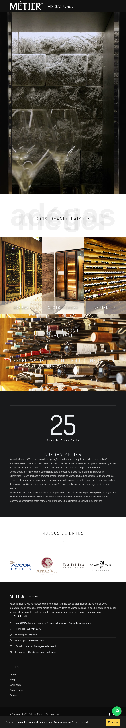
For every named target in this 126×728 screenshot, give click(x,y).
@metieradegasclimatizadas (41, 652)
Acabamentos (17, 690)
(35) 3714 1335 (33, 628)
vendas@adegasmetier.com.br (41, 646)
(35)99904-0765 (36, 640)
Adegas (13, 679)
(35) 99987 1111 (36, 634)
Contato (13, 695)
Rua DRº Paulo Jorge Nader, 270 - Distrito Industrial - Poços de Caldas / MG (53, 623)
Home (13, 674)
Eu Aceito (113, 722)
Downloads (15, 685)
